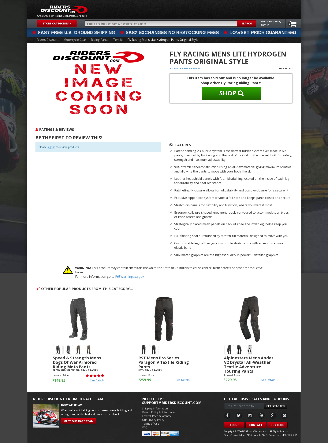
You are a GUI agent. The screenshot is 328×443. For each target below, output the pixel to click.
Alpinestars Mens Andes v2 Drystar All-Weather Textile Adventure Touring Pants (249, 364)
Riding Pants (99, 40)
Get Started (275, 406)
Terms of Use (150, 423)
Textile (118, 40)
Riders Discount (48, 40)
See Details (97, 380)
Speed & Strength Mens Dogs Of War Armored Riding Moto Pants (77, 362)
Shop (228, 93)
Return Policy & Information (159, 412)
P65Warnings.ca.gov (129, 276)
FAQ (144, 427)
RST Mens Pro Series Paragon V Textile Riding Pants (163, 362)
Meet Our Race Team (79, 421)
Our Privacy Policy (153, 420)
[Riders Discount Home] (64, 9)
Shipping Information (155, 408)
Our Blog (277, 425)
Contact (256, 425)
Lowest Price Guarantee (157, 416)
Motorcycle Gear (74, 40)
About (234, 425)
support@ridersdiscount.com (171, 402)
